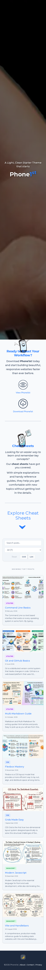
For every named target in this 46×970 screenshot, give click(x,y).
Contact (30, 965)
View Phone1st (23, 392)
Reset (14, 557)
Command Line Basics (17, 607)
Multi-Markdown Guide (18, 713)
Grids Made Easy (14, 819)
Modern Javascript (15, 872)
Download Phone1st (23, 411)
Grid (24, 557)
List (31, 557)
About (22, 965)
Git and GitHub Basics (17, 660)
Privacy (38, 965)
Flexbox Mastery (14, 766)
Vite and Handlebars (17, 925)
